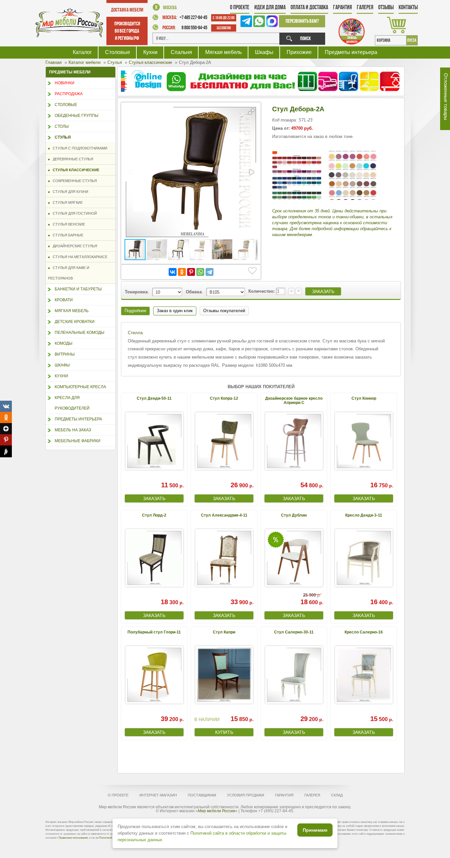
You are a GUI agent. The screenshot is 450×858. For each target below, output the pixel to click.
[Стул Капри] (224, 675)
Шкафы (264, 52)
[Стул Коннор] (363, 441)
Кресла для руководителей (72, 403)
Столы (62, 126)
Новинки (64, 83)
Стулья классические (74, 170)
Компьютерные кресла (80, 387)
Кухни (150, 52)
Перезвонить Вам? (302, 21)
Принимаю (315, 830)
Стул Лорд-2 (154, 515)
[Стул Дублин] (293, 558)
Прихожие (299, 52)
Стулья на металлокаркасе (78, 257)
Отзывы (386, 7)
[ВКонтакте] (173, 272)
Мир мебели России (216, 811)
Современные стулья (73, 181)
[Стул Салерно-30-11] (293, 675)
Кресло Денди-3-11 (363, 515)
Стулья (63, 137)
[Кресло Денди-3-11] (363, 558)
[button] (251, 111)
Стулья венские (67, 224)
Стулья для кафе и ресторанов (68, 273)
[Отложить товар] (252, 271)
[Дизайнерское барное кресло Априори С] (293, 441)
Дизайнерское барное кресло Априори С (294, 400)
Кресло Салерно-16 (364, 632)
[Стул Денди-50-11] (154, 441)
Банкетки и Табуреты (78, 289)
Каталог (82, 52)
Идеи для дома (270, 7)
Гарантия (342, 7)
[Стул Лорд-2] (154, 558)
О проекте (239, 7)
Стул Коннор (364, 398)
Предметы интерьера (351, 52)
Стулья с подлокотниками (78, 148)
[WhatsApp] (200, 272)
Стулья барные (66, 235)
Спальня (181, 52)
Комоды (63, 343)
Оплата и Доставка (309, 7)
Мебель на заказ (73, 430)
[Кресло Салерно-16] (363, 675)
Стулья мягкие (66, 202)
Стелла (135, 332)
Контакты (408, 7)
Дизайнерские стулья (73, 246)
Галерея (365, 7)
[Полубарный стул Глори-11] (154, 675)
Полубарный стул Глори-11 (154, 632)
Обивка (194, 291)
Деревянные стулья (71, 159)
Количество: (262, 291)
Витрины (65, 354)
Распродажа (69, 94)
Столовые (117, 52)
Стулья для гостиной (73, 213)
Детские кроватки (75, 321)
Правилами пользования (73, 837)
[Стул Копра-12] (224, 441)
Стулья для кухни (69, 192)
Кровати (64, 300)
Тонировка (136, 291)
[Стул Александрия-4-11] (224, 558)
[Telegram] (209, 272)
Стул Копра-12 (224, 398)
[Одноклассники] (182, 272)
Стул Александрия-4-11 (224, 515)
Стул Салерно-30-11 (294, 632)
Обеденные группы (76, 115)
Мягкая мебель (223, 52)
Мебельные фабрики (77, 441)
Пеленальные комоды (79, 332)
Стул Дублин (294, 515)
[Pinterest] (191, 272)
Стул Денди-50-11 (154, 398)
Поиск (305, 38)
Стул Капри (224, 632)
